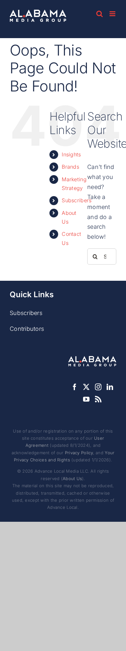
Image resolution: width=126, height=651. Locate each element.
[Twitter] (86, 387)
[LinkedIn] (110, 387)
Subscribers (76, 200)
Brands (70, 166)
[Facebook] (74, 387)
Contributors (27, 328)
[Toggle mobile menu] (113, 13)
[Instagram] (98, 387)
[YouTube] (86, 399)
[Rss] (98, 399)
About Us (72, 478)
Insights (71, 154)
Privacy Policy (79, 452)
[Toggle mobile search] (99, 13)
